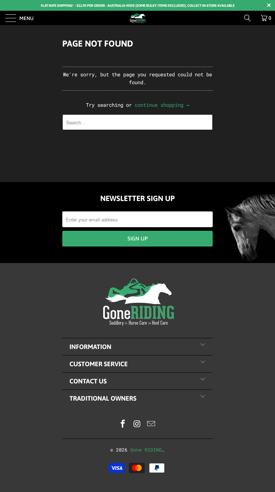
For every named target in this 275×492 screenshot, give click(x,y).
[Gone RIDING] (137, 18)
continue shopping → (162, 104)
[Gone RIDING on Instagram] (137, 424)
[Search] (249, 18)
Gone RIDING (146, 449)
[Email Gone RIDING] (151, 424)
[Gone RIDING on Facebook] (122, 424)
